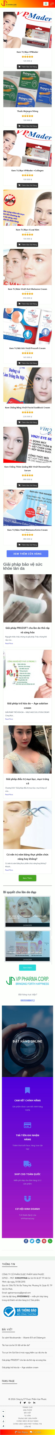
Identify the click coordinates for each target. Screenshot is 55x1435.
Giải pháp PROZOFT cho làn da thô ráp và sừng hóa (24, 1360)
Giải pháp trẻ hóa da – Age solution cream (20, 1367)
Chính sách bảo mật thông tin (27, 1424)
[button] (27, 553)
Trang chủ (27, 1407)
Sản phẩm (27, 1410)
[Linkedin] (34, 1402)
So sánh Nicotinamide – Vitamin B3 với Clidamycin (24, 1337)
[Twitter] (25, 1402)
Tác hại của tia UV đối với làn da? (16, 1345)
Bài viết (27, 1413)
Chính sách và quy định (27, 1421)
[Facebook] (20, 1402)
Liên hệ (27, 1426)
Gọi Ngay (23, 1431)
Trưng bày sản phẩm (27, 1418)
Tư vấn (27, 1416)
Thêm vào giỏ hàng (29, 66)
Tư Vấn (37, 1431)
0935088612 (23, 1296)
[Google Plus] (29, 1402)
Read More (9, 643)
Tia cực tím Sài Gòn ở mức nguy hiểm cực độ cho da (24, 1352)
